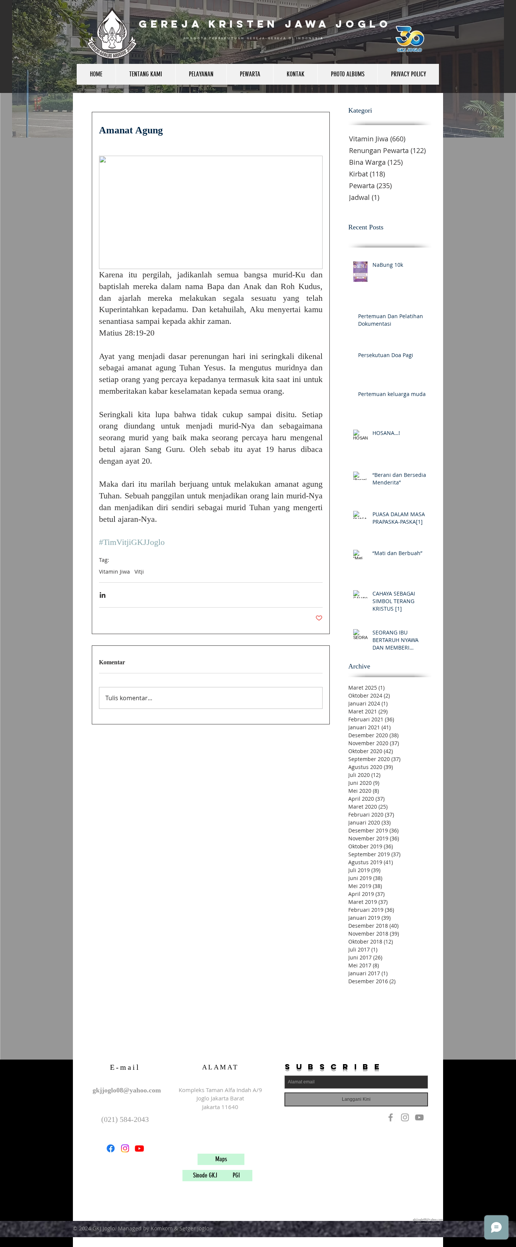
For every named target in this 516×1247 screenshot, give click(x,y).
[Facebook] (110, 1148)
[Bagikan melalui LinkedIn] (102, 595)
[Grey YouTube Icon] (419, 1117)
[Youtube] (139, 1148)
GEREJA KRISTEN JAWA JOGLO (265, 23)
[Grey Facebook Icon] (390, 1117)
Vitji (139, 571)
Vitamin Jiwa (114, 571)
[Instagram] (125, 1148)
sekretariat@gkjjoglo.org (428, 1223)
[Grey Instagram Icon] (405, 1117)
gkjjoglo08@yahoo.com (127, 1090)
